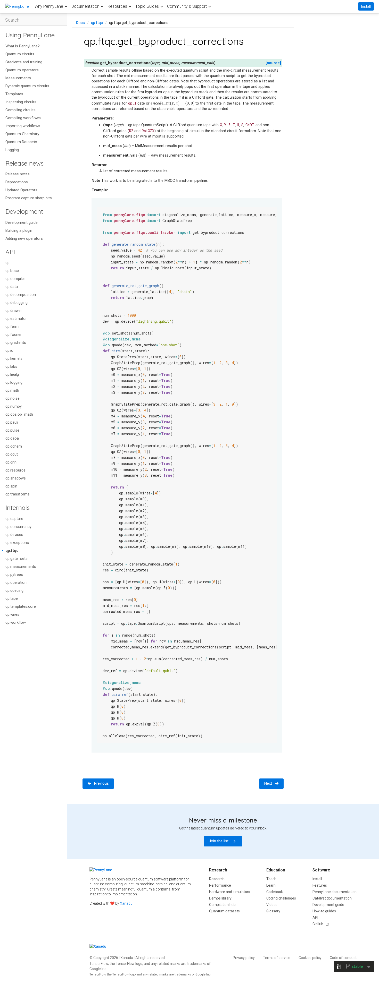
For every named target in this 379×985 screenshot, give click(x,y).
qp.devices (14, 534)
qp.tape (11, 598)
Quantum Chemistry (22, 134)
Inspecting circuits (20, 102)
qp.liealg (12, 374)
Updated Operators (21, 190)
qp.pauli (11, 422)
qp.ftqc (12, 550)
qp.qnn (11, 462)
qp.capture (14, 518)
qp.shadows (15, 478)
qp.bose (12, 270)
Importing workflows (22, 126)
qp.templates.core (20, 606)
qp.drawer (13, 310)
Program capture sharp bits (28, 198)
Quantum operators (22, 70)
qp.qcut (11, 454)
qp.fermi (12, 326)
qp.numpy (13, 406)
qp (7, 262)
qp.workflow (15, 622)
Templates (14, 94)
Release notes (17, 174)
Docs (80, 22)
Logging (12, 150)
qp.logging (13, 382)
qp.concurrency (18, 526)
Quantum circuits (19, 54)
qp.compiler (15, 278)
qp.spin (11, 486)
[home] (17, 6)
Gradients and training (23, 62)
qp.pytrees (14, 574)
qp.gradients (15, 342)
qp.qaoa (12, 438)
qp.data (11, 286)
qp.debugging (16, 302)
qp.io (9, 350)
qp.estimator (16, 318)
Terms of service (276, 958)
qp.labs (11, 366)
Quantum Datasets (21, 142)
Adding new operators (24, 238)
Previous (101, 783)
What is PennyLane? (22, 46)
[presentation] (172, 103)
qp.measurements (20, 566)
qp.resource (15, 470)
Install (366, 6)
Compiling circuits (20, 110)
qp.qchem (13, 446)
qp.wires (12, 614)
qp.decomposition (20, 294)
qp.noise (12, 398)
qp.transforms (17, 494)
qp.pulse (12, 430)
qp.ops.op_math (19, 414)
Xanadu (126, 903)
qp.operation (16, 582)
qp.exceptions (17, 542)
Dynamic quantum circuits (27, 86)
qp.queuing (14, 590)
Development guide (21, 222)
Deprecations (16, 182)
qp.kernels (13, 358)
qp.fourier (13, 334)
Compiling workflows (23, 118)
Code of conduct (343, 958)
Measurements (18, 78)
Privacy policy (244, 958)
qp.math (12, 390)
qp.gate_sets (16, 558)
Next (268, 783)
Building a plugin (18, 230)
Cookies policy (310, 958)
